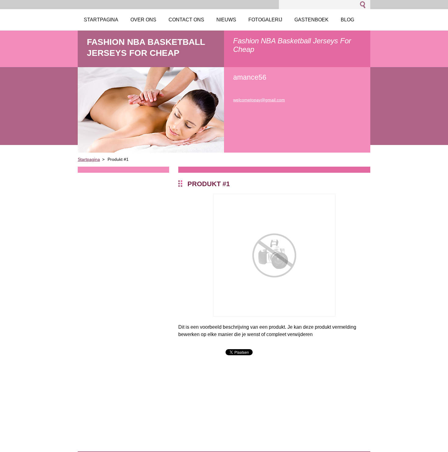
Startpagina (89, 159)
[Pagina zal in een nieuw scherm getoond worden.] (274, 314)
